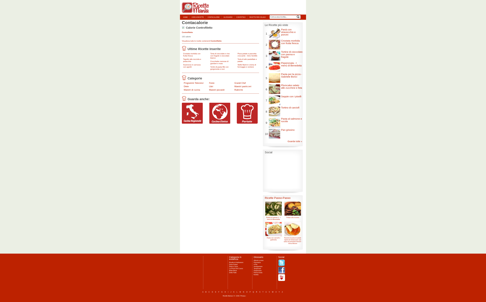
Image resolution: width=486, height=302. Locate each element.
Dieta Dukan (233, 264)
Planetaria (257, 262)
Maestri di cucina (192, 90)
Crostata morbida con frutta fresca (191, 55)
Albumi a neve (259, 260)
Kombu (256, 275)
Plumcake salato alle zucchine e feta (291, 86)
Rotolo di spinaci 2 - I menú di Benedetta (273, 218)
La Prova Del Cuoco (236, 268)
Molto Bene (233, 270)
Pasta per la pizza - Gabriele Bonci (291, 75)
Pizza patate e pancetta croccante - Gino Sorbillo (247, 55)
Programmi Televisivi (194, 83)
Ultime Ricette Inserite (204, 49)
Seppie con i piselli (291, 96)
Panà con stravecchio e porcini (288, 32)
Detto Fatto (233, 272)
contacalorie (214, 17)
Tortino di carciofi (290, 107)
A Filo (255, 264)
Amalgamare (258, 266)
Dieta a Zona (233, 266)
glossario (228, 17)
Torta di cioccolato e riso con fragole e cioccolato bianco (220, 56)
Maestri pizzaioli (217, 90)
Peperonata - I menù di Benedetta (291, 64)
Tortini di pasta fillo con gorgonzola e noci (219, 68)
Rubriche (238, 90)
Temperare (257, 268)
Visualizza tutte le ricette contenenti (202, 41)
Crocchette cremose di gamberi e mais (219, 62)
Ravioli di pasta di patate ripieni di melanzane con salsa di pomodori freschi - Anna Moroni (293, 240)
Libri (211, 86)
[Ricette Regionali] (192, 123)
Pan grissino (288, 130)
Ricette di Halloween (236, 262)
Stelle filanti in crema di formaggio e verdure (247, 66)
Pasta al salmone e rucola (291, 120)
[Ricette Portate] (247, 123)
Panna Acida (258, 272)
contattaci (241, 17)
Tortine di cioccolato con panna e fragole (292, 54)
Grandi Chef (240, 83)
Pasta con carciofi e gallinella (273, 239)
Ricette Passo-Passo (277, 198)
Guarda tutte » (295, 141)
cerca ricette (198, 17)
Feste (211, 83)
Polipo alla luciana (292, 217)
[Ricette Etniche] (219, 123)
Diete (186, 86)
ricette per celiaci (257, 17)
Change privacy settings (255, 296)
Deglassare (258, 270)
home (185, 17)
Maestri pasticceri (242, 86)
